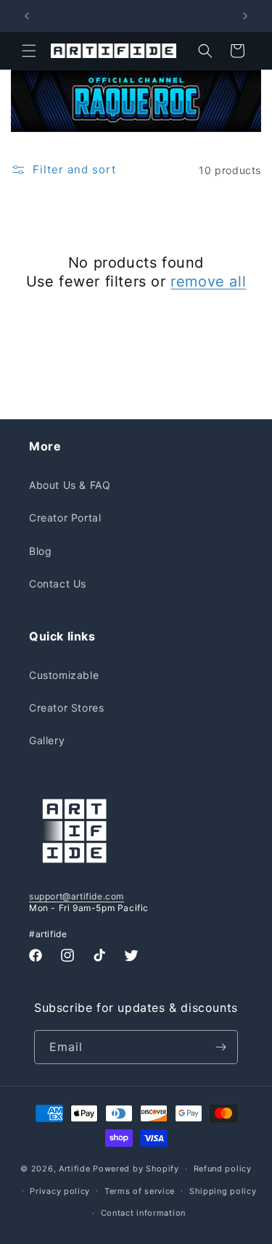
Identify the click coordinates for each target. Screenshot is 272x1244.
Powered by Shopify (136, 1168)
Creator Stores (66, 707)
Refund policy (223, 1168)
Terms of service (139, 1191)
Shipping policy (223, 1191)
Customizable (64, 675)
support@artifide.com (76, 896)
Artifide (75, 1168)
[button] (29, 51)
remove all (208, 281)
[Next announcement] (245, 16)
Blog (40, 551)
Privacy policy (60, 1191)
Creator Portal (65, 517)
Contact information (143, 1213)
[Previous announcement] (27, 16)
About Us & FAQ (69, 485)
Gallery (47, 740)
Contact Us (57, 583)
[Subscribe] (221, 1047)
